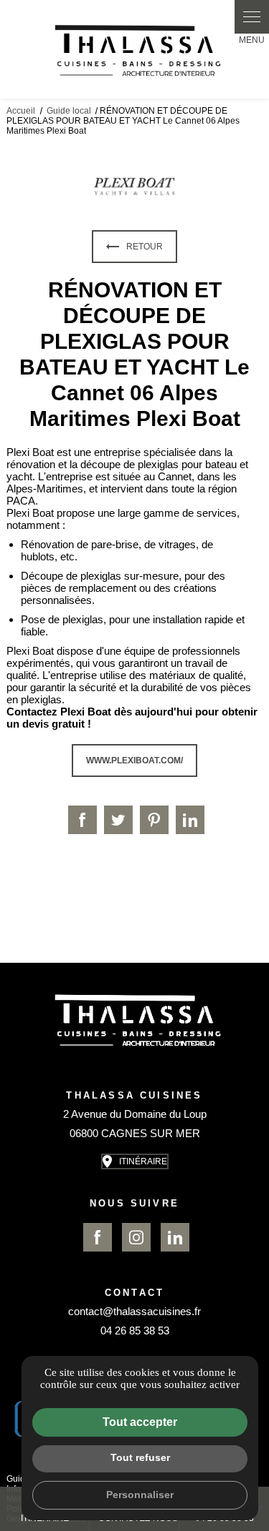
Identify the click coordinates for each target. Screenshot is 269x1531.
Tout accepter (140, 1422)
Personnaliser (140, 1494)
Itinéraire (143, 1161)
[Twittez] (118, 820)
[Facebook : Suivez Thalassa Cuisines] (97, 1237)
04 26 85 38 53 (134, 1330)
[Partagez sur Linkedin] (190, 820)
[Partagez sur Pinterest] (154, 820)
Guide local (70, 111)
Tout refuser (140, 1457)
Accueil (20, 111)
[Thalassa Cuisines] (135, 49)
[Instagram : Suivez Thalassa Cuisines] (136, 1237)
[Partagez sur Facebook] (82, 820)
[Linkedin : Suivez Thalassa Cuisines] (175, 1237)
